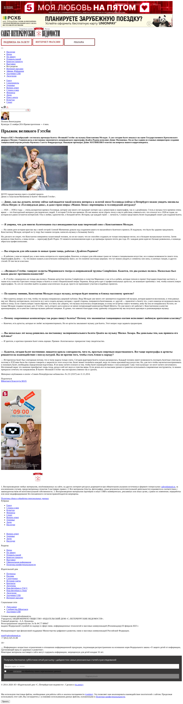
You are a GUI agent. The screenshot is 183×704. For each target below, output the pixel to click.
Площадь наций (13, 59)
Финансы (10, 92)
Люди (9, 95)
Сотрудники (12, 578)
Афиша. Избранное (15, 71)
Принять (5, 702)
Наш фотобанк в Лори (16, 590)
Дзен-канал (11, 607)
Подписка (11, 574)
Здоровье (10, 85)
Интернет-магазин (14, 69)
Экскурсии (11, 76)
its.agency (79, 685)
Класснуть (17, 381)
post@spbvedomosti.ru (10, 635)
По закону (11, 57)
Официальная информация (18, 562)
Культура (10, 100)
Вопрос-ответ (12, 88)
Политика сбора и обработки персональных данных (25, 498)
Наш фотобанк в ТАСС (17, 588)
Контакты (10, 583)
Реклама (10, 576)
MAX (24, 381)
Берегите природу (14, 61)
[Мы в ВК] (2, 107)
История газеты (13, 581)
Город (9, 80)
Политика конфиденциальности (21, 564)
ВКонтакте (6, 381)
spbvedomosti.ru (168, 487)
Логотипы (11, 586)
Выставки (11, 64)
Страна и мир (12, 90)
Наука (9, 54)
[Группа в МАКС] (5, 107)
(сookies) (89, 694)
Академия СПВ (13, 73)
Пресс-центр (12, 97)
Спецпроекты (12, 83)
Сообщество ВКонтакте (17, 609)
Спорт (9, 102)
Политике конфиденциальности (110, 697)
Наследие (10, 52)
